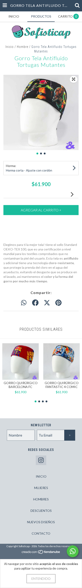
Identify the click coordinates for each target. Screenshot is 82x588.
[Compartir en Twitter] (47, 302)
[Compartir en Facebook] (35, 302)
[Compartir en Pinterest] (58, 302)
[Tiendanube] (41, 553)
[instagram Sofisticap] (41, 460)
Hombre (22, 47)
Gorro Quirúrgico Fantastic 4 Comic (62, 385)
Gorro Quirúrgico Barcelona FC (21, 385)
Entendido (41, 578)
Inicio (9, 47)
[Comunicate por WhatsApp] (73, 551)
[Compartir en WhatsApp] (23, 303)
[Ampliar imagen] (73, 79)
